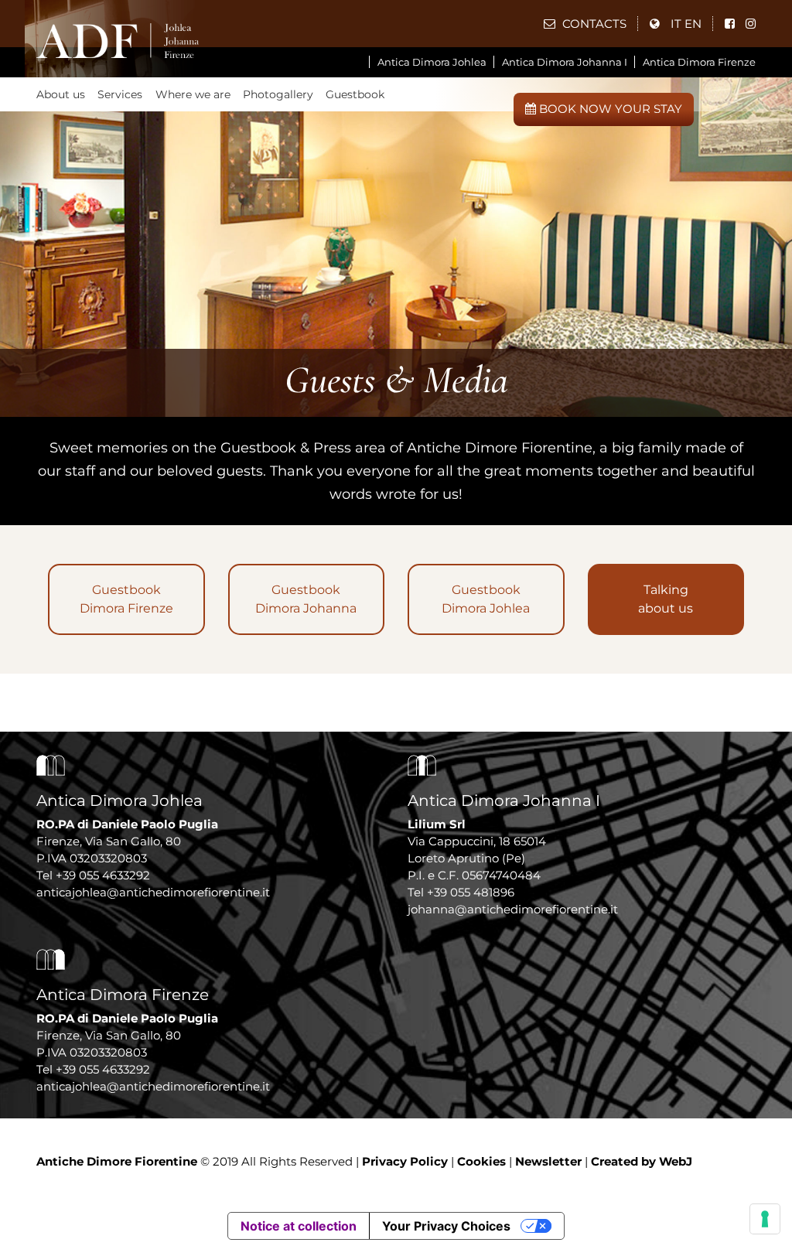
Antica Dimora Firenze (699, 62)
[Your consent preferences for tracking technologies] (765, 1219)
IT (676, 23)
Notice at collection (299, 1226)
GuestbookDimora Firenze (126, 599)
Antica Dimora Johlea (431, 62)
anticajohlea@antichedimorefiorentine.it (153, 892)
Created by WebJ (641, 1161)
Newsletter (548, 1161)
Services (119, 94)
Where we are (192, 94)
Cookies (481, 1161)
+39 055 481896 (470, 892)
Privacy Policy (405, 1161)
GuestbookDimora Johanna (306, 599)
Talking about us (665, 599)
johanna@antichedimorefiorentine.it (513, 909)
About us (60, 94)
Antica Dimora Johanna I (564, 62)
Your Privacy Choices (446, 1226)
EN (693, 23)
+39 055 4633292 (103, 875)
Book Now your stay (609, 108)
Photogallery (278, 94)
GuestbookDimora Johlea (486, 599)
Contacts (592, 23)
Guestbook (355, 94)
